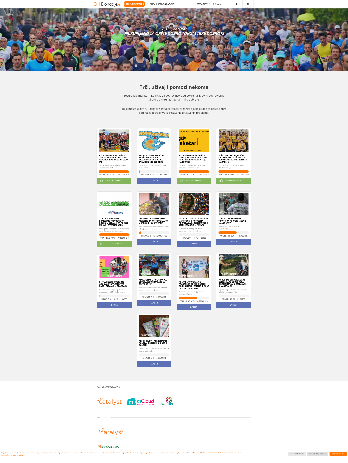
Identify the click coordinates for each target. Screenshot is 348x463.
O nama (217, 4)
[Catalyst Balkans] (109, 400)
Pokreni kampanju (134, 4)
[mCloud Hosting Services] (140, 400)
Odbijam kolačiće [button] (297, 454)
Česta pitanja (203, 4)
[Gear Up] (166, 400)
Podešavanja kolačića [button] (317, 454)
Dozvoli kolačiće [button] (338, 454)
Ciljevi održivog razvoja (162, 4)
